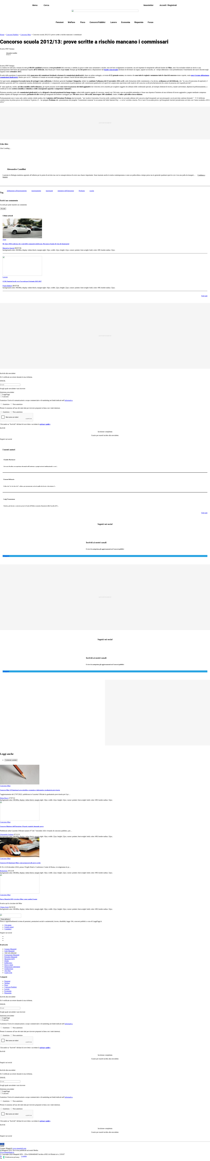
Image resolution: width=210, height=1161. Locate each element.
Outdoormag (8, 969)
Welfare (71, 22)
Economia (125, 22)
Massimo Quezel (8, 248)
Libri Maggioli (9, 951)
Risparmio (138, 22)
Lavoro (113, 22)
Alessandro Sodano (6, 834)
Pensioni (59, 22)
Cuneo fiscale (110, 27)
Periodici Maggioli (10, 957)
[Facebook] (98, 530)
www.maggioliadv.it (7, 1152)
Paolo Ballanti (7, 286)
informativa (69, 400)
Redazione (4, 871)
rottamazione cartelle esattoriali (133, 27)
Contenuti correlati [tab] (11, 760)
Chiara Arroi (4, 907)
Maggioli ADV (9, 959)
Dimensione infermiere (12, 967)
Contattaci (7, 929)
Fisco (82, 22)
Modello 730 (82, 27)
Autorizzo (6, 404)
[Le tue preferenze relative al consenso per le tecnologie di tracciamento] (11, 1157)
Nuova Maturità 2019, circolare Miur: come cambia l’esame (18, 899)
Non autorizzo (18, 404)
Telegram (6, 556)
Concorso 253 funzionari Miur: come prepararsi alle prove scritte (20, 863)
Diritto (6, 961)
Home (2, 35)
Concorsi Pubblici (97, 22)
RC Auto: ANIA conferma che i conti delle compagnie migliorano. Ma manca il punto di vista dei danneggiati (36, 244)
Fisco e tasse (8, 965)
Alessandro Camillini (11, 53)
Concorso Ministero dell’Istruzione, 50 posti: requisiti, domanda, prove (22, 826)
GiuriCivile (8, 973)
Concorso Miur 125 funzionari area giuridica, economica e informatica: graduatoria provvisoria (30, 790)
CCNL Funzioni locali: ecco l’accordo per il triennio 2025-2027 (22, 281)
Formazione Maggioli (11, 955)
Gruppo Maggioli (10, 949)
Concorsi (5, 397)
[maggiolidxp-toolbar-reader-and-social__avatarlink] (4, 54)
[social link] (4, 169)
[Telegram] (112, 530)
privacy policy (45, 424)
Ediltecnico (8, 963)
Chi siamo (7, 925)
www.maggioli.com (19, 1148)
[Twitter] (105, 530)
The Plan (7, 971)
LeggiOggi (6, 394)
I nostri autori (9, 927)
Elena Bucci (4, 798)
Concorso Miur (25, 35)
